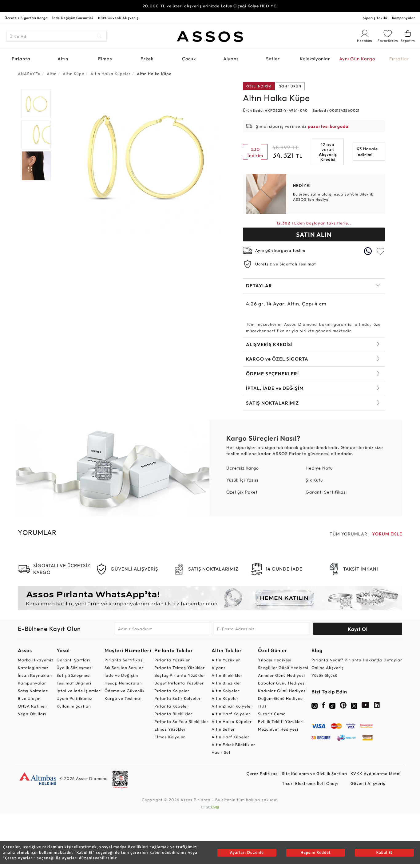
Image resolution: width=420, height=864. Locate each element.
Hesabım (364, 40)
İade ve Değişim (121, 675)
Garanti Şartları (73, 659)
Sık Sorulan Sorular (124, 667)
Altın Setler (223, 729)
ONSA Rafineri (33, 706)
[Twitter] (354, 705)
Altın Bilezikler (226, 682)
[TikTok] (332, 705)
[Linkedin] (377, 706)
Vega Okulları (32, 713)
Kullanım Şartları (74, 706)
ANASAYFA (29, 73)
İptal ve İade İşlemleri (79, 690)
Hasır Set (221, 752)
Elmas (105, 59)
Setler (273, 59)
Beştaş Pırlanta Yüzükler (179, 675)
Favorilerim (388, 40)
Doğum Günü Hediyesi (281, 698)
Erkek (147, 59)
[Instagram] (314, 705)
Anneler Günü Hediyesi (281, 675)
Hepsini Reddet (316, 852)
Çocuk (189, 59)
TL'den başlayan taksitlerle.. (313, 222)
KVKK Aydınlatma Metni (376, 773)
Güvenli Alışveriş (368, 783)
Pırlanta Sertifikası (124, 659)
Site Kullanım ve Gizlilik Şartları (314, 773)
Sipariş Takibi (375, 18)
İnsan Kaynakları (35, 675)
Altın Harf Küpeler (230, 736)
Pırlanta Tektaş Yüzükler (179, 667)
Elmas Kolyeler (169, 736)
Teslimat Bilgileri (74, 682)
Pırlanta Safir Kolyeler (177, 698)
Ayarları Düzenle (247, 852)
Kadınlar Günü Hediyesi (282, 690)
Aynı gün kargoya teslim (280, 250)
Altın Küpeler (225, 698)
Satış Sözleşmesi (74, 675)
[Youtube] (366, 706)
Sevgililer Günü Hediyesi (283, 667)
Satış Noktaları (33, 690)
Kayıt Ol (358, 629)
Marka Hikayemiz (35, 659)
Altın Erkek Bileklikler (233, 744)
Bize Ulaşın (29, 698)
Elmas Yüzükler (170, 729)
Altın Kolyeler (226, 690)
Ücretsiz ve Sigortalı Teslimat (285, 263)
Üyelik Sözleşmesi (75, 667)
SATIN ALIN (314, 234)
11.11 (262, 706)
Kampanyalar (403, 18)
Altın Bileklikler (227, 675)
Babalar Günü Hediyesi (282, 682)
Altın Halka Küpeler (232, 721)
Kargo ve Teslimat (123, 698)
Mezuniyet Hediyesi (278, 729)
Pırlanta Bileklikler (173, 713)
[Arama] (99, 36)
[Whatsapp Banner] (210, 598)
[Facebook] (323, 706)
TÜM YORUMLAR (348, 534)
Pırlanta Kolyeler (171, 690)
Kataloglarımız (33, 667)
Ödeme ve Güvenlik (125, 690)
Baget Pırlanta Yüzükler (179, 682)
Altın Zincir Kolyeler (232, 706)
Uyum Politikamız (74, 698)
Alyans (231, 59)
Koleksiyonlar (315, 59)
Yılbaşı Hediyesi (274, 659)
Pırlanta (21, 59)
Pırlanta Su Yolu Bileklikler (181, 721)
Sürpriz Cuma (272, 713)
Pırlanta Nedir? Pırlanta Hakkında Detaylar (356, 659)
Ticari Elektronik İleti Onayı (310, 783)
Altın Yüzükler (226, 659)
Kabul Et (384, 852)
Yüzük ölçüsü (324, 675)
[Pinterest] (343, 706)
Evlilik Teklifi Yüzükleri (281, 721)
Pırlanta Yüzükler (172, 659)
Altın (62, 59)
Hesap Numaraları (124, 682)
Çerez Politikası (263, 773)
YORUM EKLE (387, 534)
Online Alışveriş (327, 667)
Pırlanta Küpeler (171, 706)
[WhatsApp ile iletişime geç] (368, 251)
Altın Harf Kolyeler (231, 713)
